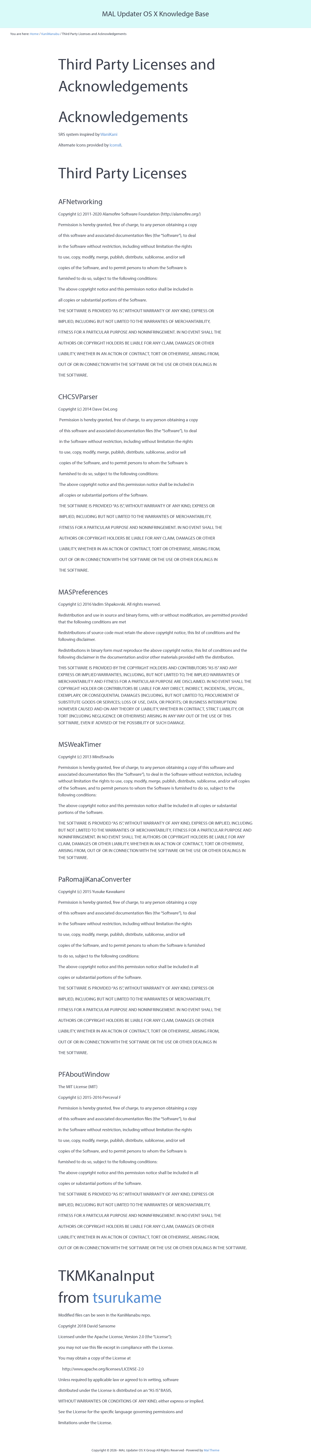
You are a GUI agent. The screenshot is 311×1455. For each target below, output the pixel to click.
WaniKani (108, 134)
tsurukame (127, 1297)
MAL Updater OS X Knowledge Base (155, 13)
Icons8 (115, 145)
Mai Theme (211, 1450)
